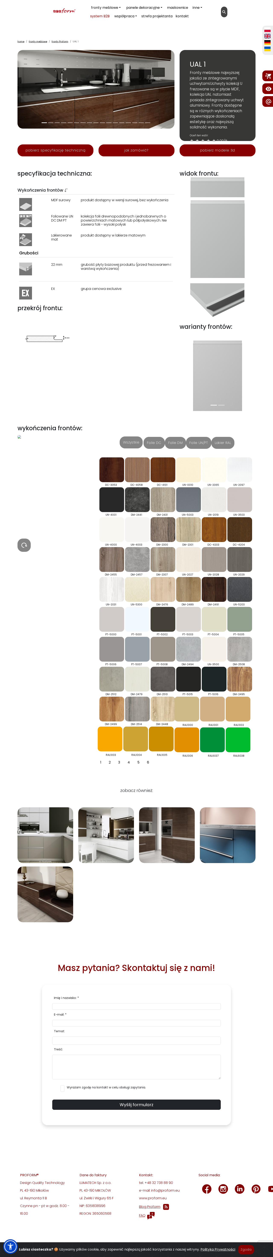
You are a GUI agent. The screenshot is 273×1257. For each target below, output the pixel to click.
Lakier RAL (223, 442)
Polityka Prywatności (217, 1249)
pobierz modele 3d (217, 150)
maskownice (177, 7)
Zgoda (246, 1249)
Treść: (58, 1049)
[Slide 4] (70, 122)
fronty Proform (60, 41)
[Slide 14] (134, 122)
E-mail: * (60, 1014)
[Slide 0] (44, 122)
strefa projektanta (157, 16)
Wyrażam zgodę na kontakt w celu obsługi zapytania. (106, 1087)
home (20, 41)
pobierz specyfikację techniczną (56, 150)
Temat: (59, 1031)
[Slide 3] (63, 122)
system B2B (100, 16)
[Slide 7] (89, 122)
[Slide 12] (121, 122)
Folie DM (175, 442)
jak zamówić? (136, 150)
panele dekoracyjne (143, 7)
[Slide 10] (108, 122)
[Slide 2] (57, 122)
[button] (10, 1246)
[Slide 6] (83, 122)
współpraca (124, 16)
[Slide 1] (50, 122)
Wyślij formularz (136, 1105)
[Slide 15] (141, 122)
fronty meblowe (104, 7)
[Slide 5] (76, 122)
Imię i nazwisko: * (66, 998)
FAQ (142, 1215)
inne (196, 7)
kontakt (182, 16)
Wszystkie (131, 442)
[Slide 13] (128, 122)
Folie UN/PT (198, 442)
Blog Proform (149, 1206)
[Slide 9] (102, 122)
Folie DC (154, 442)
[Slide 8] (96, 122)
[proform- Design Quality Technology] (45, 11)
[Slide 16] (147, 122)
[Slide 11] (115, 122)
